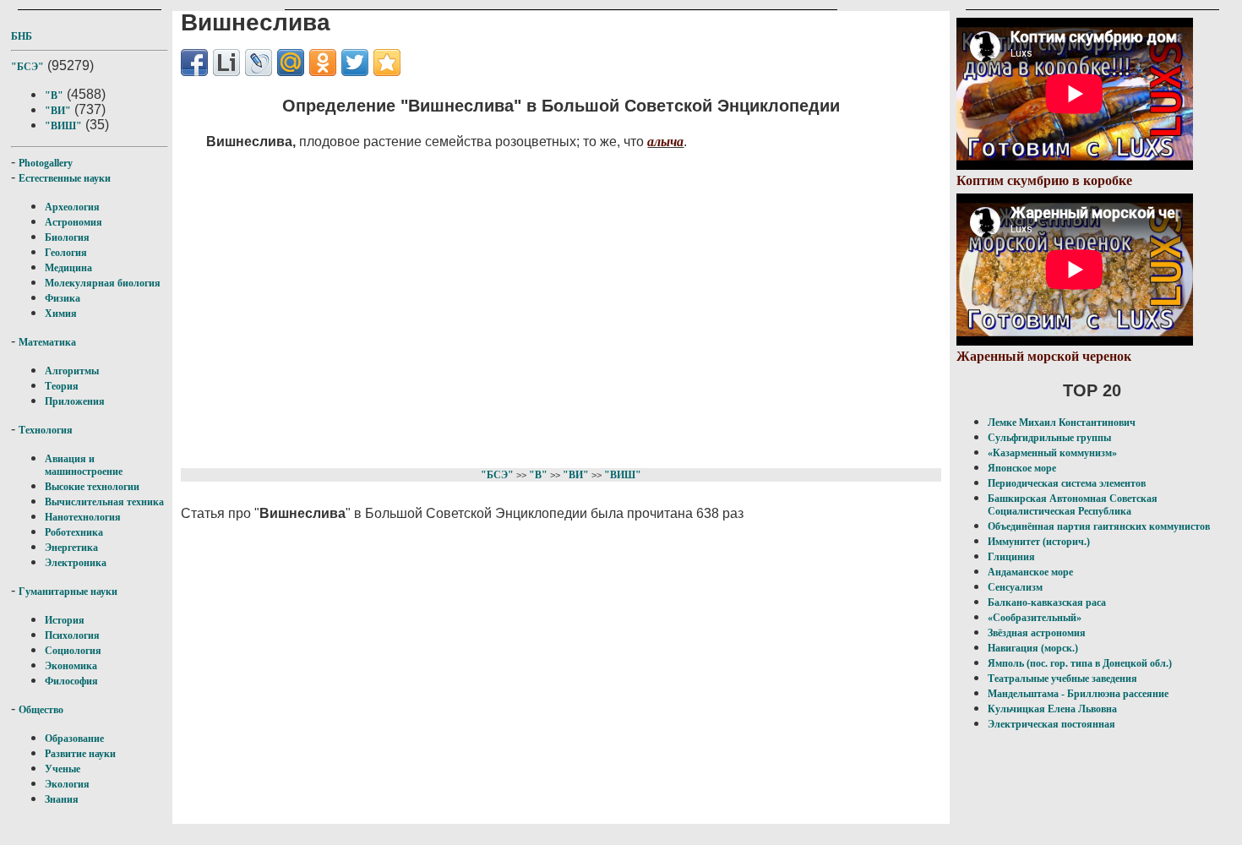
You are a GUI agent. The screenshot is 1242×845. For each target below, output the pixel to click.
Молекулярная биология (103, 283)
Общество (41, 710)
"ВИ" (58, 111)
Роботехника (74, 532)
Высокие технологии (92, 487)
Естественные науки (65, 178)
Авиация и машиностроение (84, 465)
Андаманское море (1030, 572)
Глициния (1011, 557)
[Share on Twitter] (354, 62)
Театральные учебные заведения (1062, 678)
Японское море (1022, 468)
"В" (54, 95)
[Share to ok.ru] (322, 62)
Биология (67, 237)
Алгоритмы (72, 371)
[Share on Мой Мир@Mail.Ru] (290, 62)
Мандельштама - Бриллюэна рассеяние (1078, 694)
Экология (67, 784)
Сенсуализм (1015, 587)
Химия (61, 313)
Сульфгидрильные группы (1049, 438)
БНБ (21, 36)
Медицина (68, 268)
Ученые (62, 769)
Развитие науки (80, 754)
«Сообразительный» (1034, 618)
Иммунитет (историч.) (1039, 542)
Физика (62, 298)
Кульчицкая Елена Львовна (1052, 709)
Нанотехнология (83, 517)
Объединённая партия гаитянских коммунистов (1099, 526)
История (64, 620)
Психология (72, 635)
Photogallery (46, 163)
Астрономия (73, 222)
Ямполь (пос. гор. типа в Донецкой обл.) (1080, 663)
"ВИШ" (63, 126)
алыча (665, 141)
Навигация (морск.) (1033, 648)
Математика (47, 342)
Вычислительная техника (104, 502)
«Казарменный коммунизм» (1052, 453)
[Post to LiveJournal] (258, 62)
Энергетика (71, 547)
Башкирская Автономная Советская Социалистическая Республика (1073, 505)
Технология (46, 430)
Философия (71, 681)
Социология (73, 651)
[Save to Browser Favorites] (386, 62)
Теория (62, 386)
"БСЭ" (27, 67)
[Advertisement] (528, 306)
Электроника (75, 563)
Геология (66, 253)
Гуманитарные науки (68, 591)
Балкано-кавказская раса (1047, 602)
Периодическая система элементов (1067, 483)
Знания (62, 799)
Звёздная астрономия (1037, 633)
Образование (74, 738)
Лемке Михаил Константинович (1062, 422)
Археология (72, 207)
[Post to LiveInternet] (226, 62)
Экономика (71, 666)
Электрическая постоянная (1051, 724)
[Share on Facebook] (194, 62)
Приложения (75, 401)
